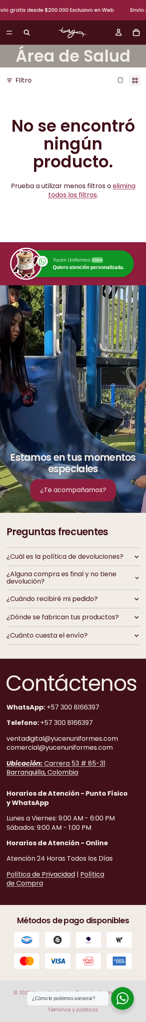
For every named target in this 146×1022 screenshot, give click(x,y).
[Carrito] (136, 32)
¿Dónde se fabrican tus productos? (62, 617)
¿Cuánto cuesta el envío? (47, 635)
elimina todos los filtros (91, 190)
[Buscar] (27, 32)
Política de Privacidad (40, 874)
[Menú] (9, 32)
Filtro (23, 80)
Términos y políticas (73, 1009)
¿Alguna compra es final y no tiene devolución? (61, 577)
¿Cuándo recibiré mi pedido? (52, 598)
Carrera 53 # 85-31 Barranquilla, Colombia (55, 767)
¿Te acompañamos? (73, 490)
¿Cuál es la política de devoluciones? (64, 556)
